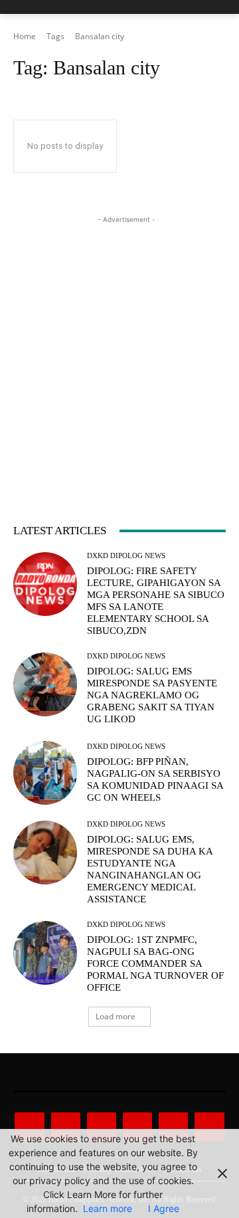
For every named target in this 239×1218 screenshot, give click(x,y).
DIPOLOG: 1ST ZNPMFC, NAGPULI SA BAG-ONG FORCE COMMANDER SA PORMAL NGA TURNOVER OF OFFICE (155, 963)
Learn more (107, 1208)
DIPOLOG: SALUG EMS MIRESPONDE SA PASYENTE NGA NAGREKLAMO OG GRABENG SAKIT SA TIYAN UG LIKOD (152, 695)
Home (24, 36)
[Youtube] (209, 1127)
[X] (173, 1127)
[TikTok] (137, 1127)
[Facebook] (29, 1127)
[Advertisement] (119, 346)
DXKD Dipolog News (126, 555)
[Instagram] (65, 1127)
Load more (115, 1016)
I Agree (163, 1208)
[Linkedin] (101, 1127)
